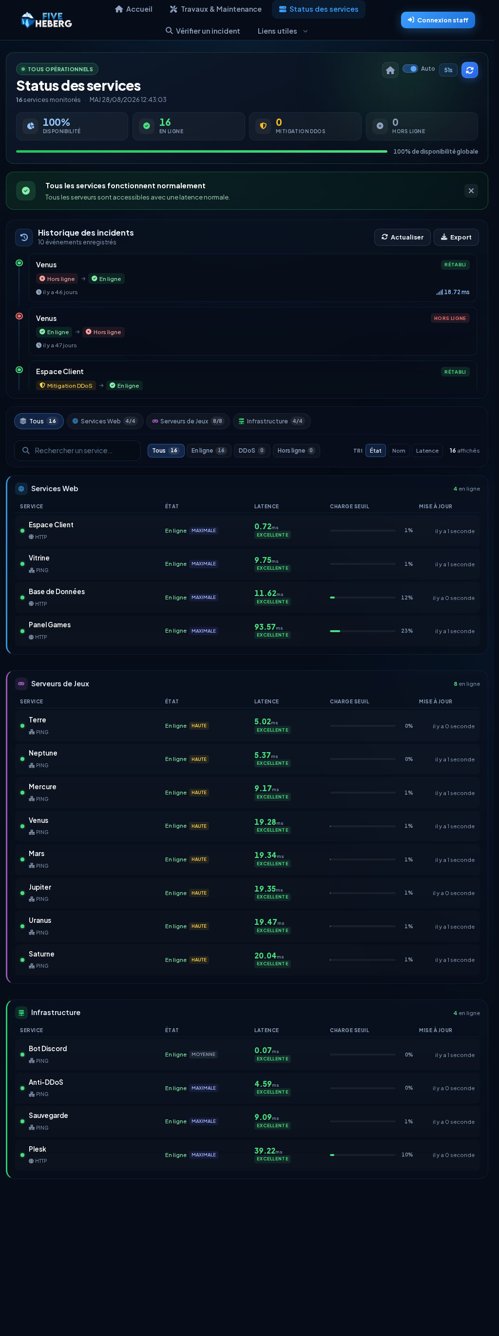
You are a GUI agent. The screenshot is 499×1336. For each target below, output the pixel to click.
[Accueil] (390, 70)
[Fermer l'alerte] (471, 191)
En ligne (208, 450)
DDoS (251, 450)
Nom (398, 450)
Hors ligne (295, 450)
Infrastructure (275, 421)
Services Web (108, 421)
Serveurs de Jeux (191, 421)
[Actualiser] (469, 70)
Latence (427, 450)
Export (461, 237)
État (376, 450)
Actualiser (407, 237)
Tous (42, 421)
